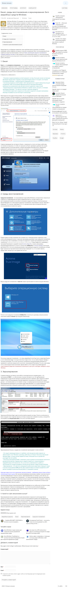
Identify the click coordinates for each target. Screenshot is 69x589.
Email (2, 570)
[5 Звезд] (5, 512)
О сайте (60, 586)
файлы (62, 129)
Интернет (23, 8)
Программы (14, 8)
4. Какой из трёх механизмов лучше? (12, 44)
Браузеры (55, 133)
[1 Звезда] (1, 512)
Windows (4, 8)
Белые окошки (7, 3)
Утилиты (63, 133)
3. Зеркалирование (7, 42)
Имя (2, 567)
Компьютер (32, 8)
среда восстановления (39, 516)
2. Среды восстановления (8, 39)
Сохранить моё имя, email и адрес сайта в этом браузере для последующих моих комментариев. (24, 574)
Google (62, 138)
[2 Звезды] (2, 512)
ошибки (55, 138)
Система (64, 8)
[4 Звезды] (4, 512)
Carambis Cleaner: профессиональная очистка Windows (59, 94)
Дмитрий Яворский (14, 18)
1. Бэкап (4, 36)
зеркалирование (25, 516)
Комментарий (5, 549)
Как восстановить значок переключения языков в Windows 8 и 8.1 (59, 59)
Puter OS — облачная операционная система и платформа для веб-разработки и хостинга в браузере (59, 26)
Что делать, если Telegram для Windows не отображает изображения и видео (59, 71)
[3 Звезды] (3, 512)
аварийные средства (7, 516)
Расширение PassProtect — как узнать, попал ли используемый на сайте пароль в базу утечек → (38, 522)
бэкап (16, 516)
